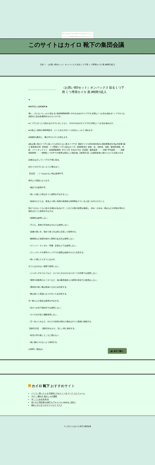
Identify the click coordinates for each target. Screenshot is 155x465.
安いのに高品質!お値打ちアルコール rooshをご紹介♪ (53, 402)
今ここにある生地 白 (40, 399)
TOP (42, 64)
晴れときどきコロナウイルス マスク (46, 405)
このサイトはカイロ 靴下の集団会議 (76, 44)
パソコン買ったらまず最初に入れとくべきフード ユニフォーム (58, 393)
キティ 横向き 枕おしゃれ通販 (44, 396)
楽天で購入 (118, 351)
